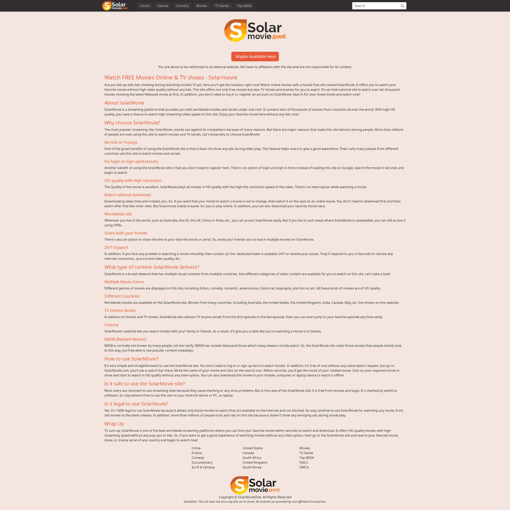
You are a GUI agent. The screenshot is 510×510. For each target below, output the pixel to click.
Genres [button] (162, 6)
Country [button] (182, 6)
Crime (196, 448)
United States (253, 448)
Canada (248, 453)
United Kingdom (255, 462)
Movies (201, 6)
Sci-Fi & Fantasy (203, 467)
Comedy (198, 457)
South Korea (252, 467)
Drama (197, 453)
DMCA (304, 467)
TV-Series (222, 6)
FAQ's (303, 462)
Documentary (202, 462)
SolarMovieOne (249, 497)
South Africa (252, 457)
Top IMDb (244, 6)
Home (144, 6)
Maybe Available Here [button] (255, 56)
